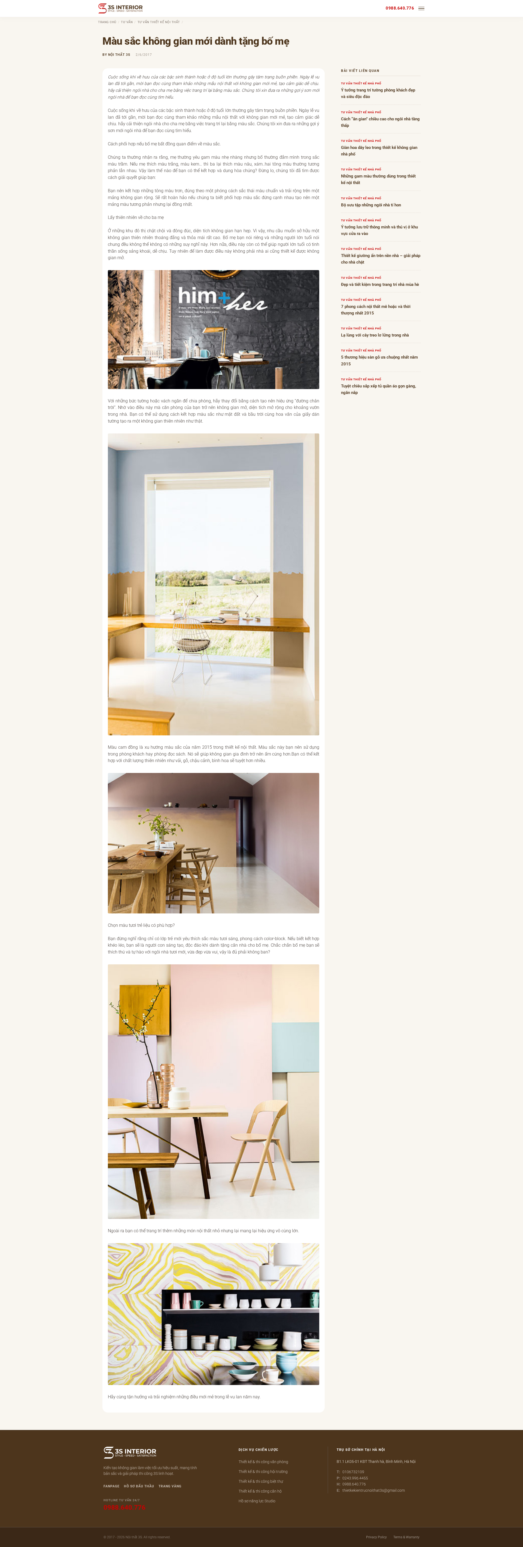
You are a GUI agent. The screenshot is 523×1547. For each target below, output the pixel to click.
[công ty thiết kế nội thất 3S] (130, 1454)
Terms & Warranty (406, 1537)
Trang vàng (170, 1486)
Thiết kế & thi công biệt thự (261, 1481)
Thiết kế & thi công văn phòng (263, 1462)
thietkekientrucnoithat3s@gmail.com (373, 1490)
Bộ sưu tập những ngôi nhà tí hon (371, 205)
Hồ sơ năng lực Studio (257, 1501)
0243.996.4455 (355, 1478)
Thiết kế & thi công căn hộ (260, 1491)
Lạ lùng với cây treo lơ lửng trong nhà (375, 335)
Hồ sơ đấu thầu (139, 1486)
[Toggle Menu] (421, 8)
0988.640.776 (400, 8)
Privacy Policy (376, 1537)
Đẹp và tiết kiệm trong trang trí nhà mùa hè (380, 284)
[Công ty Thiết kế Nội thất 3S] (120, 8)
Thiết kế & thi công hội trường (263, 1471)
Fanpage (112, 1486)
